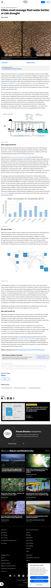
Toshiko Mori (4, 62)
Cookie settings (39, 584)
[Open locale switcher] (2, 584)
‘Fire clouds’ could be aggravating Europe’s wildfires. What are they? (12, 469)
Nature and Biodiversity (9, 7)
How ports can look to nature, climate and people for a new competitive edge (37, 494)
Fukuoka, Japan (23, 157)
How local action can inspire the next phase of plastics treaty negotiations (11, 516)
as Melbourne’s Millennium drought (11, 83)
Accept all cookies (39, 577)
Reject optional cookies (39, 581)
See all (47, 450)
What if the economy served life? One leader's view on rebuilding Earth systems (37, 470)
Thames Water (11, 331)
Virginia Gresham (30, 62)
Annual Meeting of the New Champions (12, 68)
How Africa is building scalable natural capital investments (37, 516)
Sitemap (25, 582)
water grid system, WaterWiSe (26, 338)
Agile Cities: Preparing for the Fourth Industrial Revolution (29, 350)
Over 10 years (4, 193)
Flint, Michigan (34, 83)
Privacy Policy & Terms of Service (25, 580)
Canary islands (13, 157)
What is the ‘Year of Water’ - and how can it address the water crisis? (12, 494)
